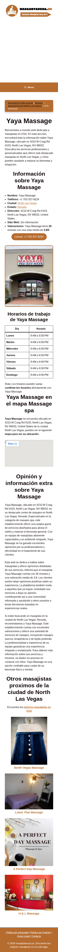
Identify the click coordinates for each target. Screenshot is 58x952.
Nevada (39, 103)
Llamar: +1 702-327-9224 (29, 236)
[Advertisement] (29, 52)
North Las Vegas (27, 203)
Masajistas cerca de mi (20, 103)
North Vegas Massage (29, 767)
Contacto (36, 936)
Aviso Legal (23, 936)
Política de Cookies (40, 932)
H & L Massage (29, 913)
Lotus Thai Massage (29, 812)
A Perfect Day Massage (29, 869)
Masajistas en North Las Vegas (25, 106)
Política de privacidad (17, 932)
